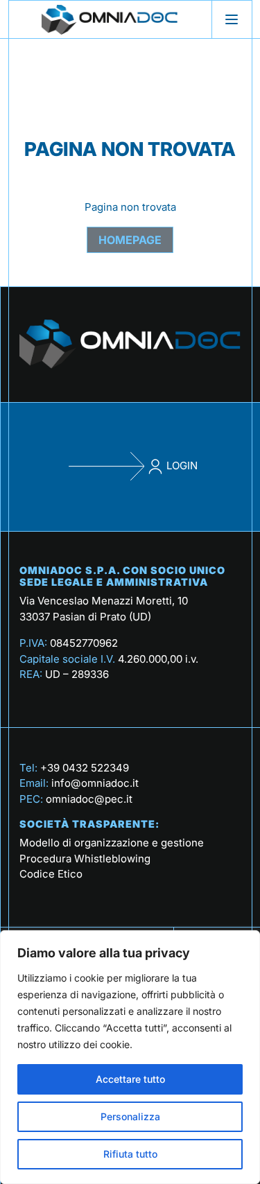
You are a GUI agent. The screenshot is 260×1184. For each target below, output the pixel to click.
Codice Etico (51, 873)
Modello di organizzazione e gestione (111, 842)
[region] (130, 1057)
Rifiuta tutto (130, 1154)
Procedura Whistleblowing (84, 858)
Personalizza (130, 1116)
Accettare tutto (130, 1079)
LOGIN (181, 465)
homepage (130, 240)
